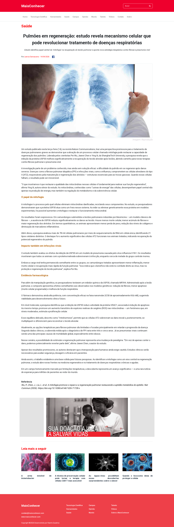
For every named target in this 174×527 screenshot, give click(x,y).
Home (25, 17)
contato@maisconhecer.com (32, 513)
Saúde (66, 17)
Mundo (94, 17)
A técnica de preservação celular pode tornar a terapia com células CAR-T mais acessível (70, 478)
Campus (76, 17)
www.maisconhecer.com (30, 517)
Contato (121, 17)
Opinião (85, 17)
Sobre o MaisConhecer (120, 513)
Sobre (129, 17)
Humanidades (55, 17)
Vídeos (111, 17)
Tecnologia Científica (39, 17)
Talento (103, 17)
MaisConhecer (33, 6)
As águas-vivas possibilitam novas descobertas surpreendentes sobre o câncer (104, 478)
